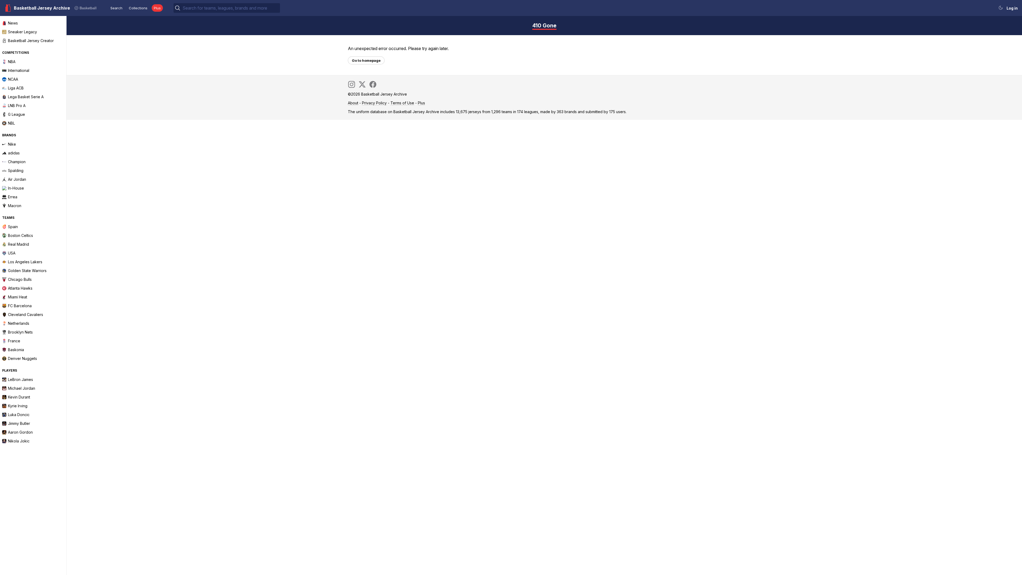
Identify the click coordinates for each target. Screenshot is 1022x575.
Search (116, 8)
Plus (157, 8)
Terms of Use (402, 103)
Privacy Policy (374, 103)
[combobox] (231, 8)
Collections (138, 8)
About (353, 103)
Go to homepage (366, 60)
